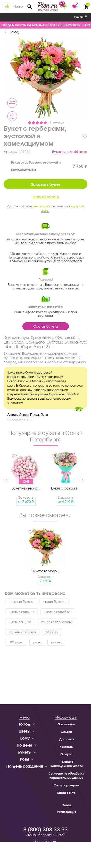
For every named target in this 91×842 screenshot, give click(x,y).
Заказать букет (45, 184)
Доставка (66, 739)
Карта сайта (66, 793)
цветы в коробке (57, 612)
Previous (6, 480)
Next (82, 480)
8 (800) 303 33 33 (45, 829)
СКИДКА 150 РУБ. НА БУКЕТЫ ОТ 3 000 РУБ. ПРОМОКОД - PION (45, 25)
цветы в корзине (21, 612)
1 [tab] (46, 107)
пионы (56, 642)
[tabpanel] (45, 78)
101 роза (16, 642)
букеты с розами (22, 632)
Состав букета (45, 326)
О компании (66, 724)
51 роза (52, 632)
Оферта (66, 754)
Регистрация (66, 812)
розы (37, 642)
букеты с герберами (57, 622)
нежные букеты (21, 602)
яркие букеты (54, 602)
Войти (78, 17)
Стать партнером (66, 785)
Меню (18, 6)
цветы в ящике (20, 622)
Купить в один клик (46, 197)
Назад (14, 32)
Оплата (66, 732)
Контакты (66, 746)
